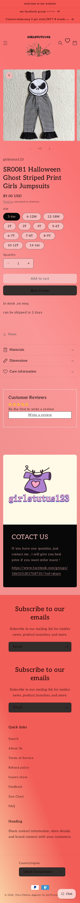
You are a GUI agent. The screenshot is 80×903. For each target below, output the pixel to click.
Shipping (8, 202)
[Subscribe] (66, 647)
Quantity (9, 255)
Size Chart (16, 796)
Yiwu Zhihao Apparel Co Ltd (32, 895)
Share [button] (12, 334)
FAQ (12, 806)
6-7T (11, 236)
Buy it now (40, 291)
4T (39, 226)
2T (10, 226)
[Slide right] (49, 148)
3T (24, 226)
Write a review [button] (40, 415)
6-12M (32, 216)
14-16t (35, 245)
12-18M (54, 216)
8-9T (47, 236)
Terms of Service (21, 758)
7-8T (29, 236)
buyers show (18, 777)
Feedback (15, 787)
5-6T (55, 226)
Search (14, 739)
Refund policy (19, 767)
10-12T (13, 245)
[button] (5, 43)
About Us (16, 748)
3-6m (12, 216)
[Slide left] (30, 148)
